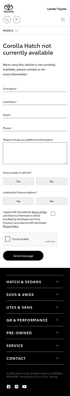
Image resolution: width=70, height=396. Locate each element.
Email (7, 115)
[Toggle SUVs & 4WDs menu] (57, 294)
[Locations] (16, 19)
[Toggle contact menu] (57, 332)
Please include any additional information (28, 139)
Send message (23, 256)
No (51, 181)
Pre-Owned (19, 332)
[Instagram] (16, 387)
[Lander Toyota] (9, 8)
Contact (16, 358)
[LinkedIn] (32, 387)
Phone (7, 128)
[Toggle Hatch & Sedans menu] (57, 281)
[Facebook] (8, 387)
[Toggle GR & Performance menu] (57, 320)
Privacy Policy (11, 226)
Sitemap (53, 376)
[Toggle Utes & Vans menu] (57, 307)
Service (14, 345)
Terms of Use (39, 212)
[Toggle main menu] (62, 19)
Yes (18, 181)
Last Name (10, 101)
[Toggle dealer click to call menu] (7, 19)
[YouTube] (24, 387)
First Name (10, 88)
